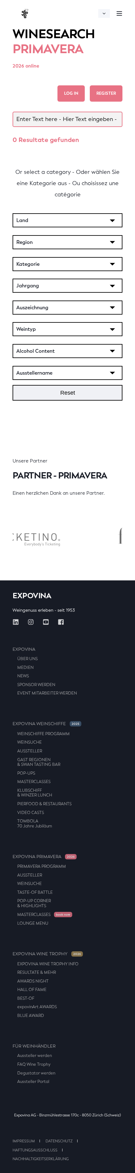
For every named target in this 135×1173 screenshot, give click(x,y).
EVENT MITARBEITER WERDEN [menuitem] (47, 693)
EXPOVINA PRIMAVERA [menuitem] (44, 857)
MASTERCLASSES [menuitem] (34, 781)
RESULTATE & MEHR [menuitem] (36, 972)
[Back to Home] (25, 13)
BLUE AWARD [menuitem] (30, 1015)
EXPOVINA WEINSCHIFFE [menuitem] (46, 724)
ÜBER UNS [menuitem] (27, 658)
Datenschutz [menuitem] (59, 1141)
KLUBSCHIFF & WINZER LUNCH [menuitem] (34, 793)
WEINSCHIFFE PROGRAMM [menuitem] (43, 733)
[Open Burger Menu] (119, 13)
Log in (71, 93)
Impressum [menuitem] (24, 1141)
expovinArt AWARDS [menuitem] (37, 1006)
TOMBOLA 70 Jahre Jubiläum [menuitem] (34, 823)
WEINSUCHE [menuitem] (29, 742)
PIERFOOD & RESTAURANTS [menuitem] (44, 803)
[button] (126, 1164)
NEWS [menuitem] (23, 676)
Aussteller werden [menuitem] (34, 1055)
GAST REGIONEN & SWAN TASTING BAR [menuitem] (38, 762)
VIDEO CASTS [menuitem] (30, 812)
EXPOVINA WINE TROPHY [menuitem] (47, 954)
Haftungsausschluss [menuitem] (35, 1150)
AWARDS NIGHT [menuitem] (33, 981)
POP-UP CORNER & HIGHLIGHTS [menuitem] (34, 903)
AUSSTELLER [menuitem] (29, 751)
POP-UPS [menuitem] (26, 773)
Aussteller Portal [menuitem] (33, 1081)
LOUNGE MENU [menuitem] (32, 923)
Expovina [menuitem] (24, 649)
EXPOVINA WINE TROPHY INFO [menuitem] (47, 964)
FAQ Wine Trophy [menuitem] (34, 1064)
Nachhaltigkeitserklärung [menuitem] (41, 1158)
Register (106, 93)
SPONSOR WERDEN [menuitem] (36, 684)
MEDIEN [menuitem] (25, 667)
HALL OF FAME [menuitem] (31, 989)
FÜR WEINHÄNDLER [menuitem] (34, 1046)
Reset (67, 393)
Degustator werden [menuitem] (36, 1073)
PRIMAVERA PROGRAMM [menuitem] (41, 866)
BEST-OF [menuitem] (25, 998)
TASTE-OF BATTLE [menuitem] (35, 892)
